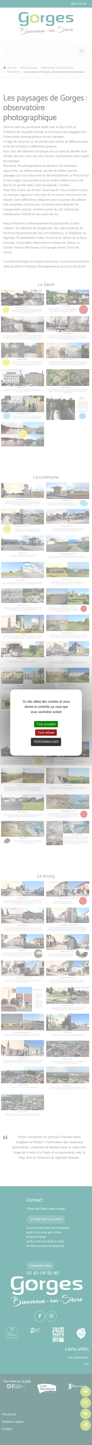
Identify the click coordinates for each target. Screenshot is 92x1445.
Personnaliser (46, 742)
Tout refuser (46, 733)
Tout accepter (46, 724)
